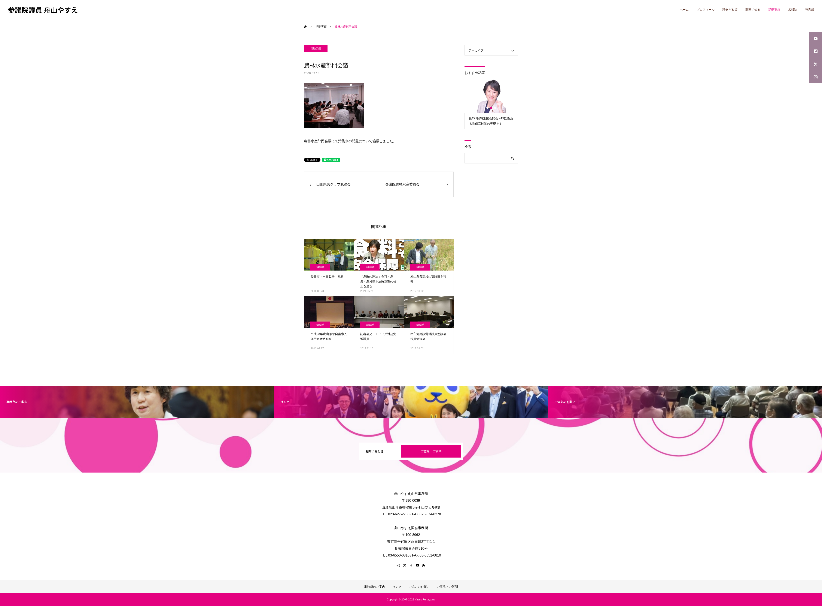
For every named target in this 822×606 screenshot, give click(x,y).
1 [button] (487, 108)
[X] (404, 565)
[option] (491, 104)
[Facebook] (411, 565)
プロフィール (706, 9)
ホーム (684, 9)
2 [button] (491, 108)
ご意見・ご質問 (431, 451)
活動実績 (774, 9)
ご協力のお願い (419, 586)
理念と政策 (729, 9)
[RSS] (424, 565)
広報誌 (792, 9)
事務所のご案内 (374, 586)
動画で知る (752, 9)
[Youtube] (417, 565)
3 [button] (495, 108)
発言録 (809, 9)
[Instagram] (398, 565)
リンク (396, 586)
